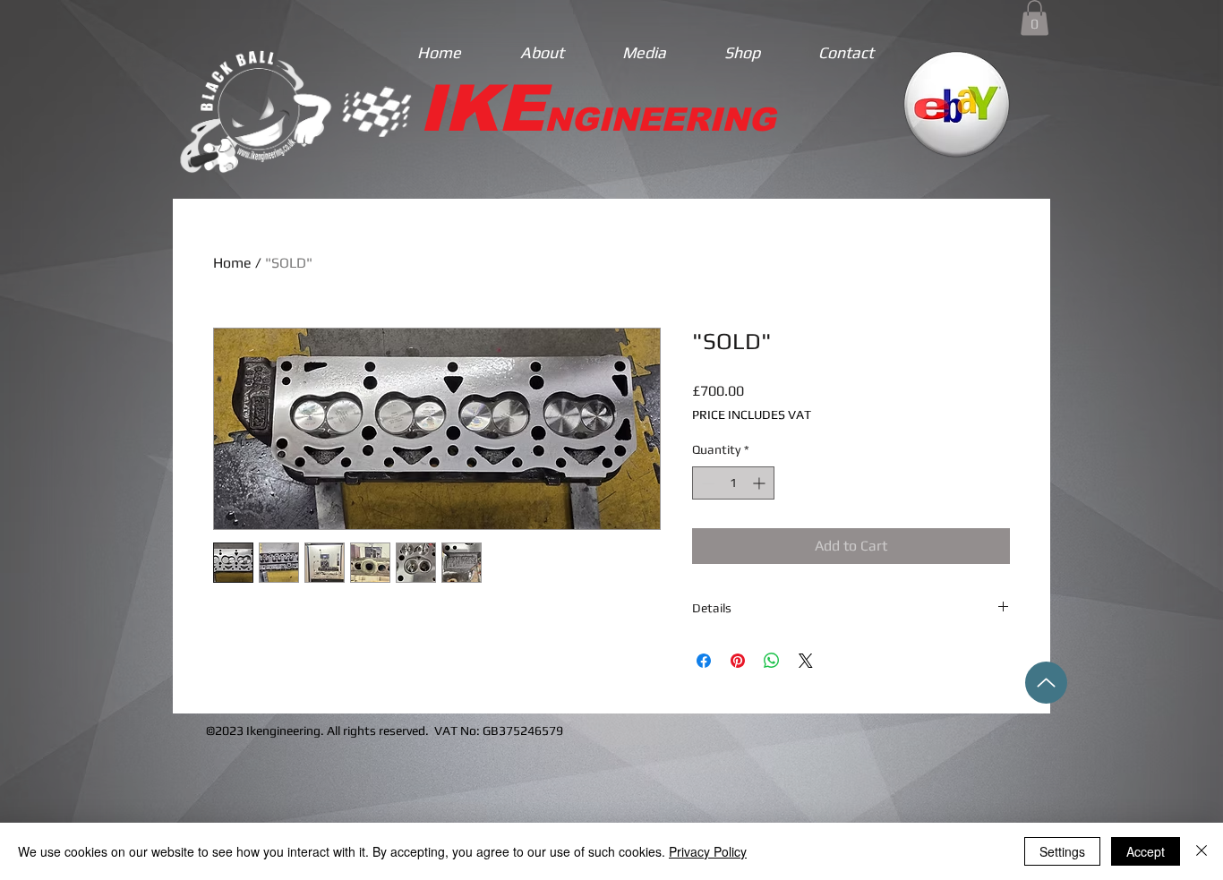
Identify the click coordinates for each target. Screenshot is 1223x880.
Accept (1145, 851)
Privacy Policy (708, 851)
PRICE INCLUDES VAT (751, 414)
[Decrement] (706, 483)
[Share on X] (806, 660)
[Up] (1046, 683)
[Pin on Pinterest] (737, 660)
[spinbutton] (733, 483)
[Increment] (760, 483)
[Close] (1201, 851)
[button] (1034, 17)
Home (232, 262)
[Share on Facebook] (703, 660)
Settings (1062, 851)
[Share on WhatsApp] (772, 660)
